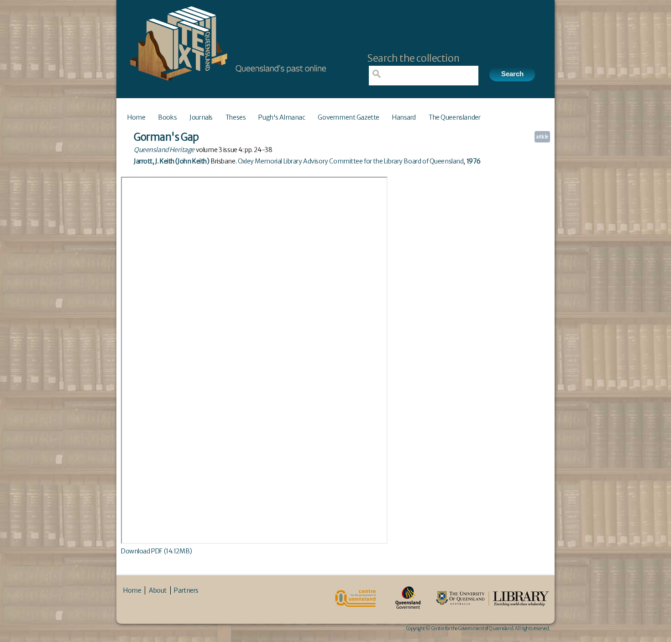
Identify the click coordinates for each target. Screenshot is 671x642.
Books (167, 117)
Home (136, 117)
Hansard (404, 117)
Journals (201, 117)
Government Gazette (348, 117)
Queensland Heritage (164, 150)
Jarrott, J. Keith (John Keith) (171, 161)
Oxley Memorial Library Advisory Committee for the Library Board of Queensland (351, 161)
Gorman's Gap (166, 137)
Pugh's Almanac (281, 117)
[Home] (226, 83)
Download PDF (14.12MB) (156, 551)
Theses (235, 117)
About (158, 590)
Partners (186, 590)
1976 (474, 161)
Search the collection (413, 58)
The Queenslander (454, 117)
